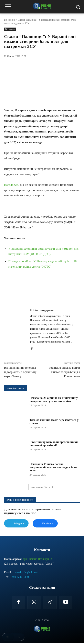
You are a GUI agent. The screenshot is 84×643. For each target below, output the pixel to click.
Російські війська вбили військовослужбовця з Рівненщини (64, 372)
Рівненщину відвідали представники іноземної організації (54, 444)
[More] (68, 282)
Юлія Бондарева (42, 310)
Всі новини (9, 19)
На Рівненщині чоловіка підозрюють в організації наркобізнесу (20, 372)
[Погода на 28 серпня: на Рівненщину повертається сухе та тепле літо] (15, 404)
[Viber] (58, 282)
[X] (30, 282)
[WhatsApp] (40, 282)
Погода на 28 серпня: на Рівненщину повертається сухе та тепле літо (54, 399)
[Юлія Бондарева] (18, 329)
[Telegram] (49, 282)
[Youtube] (65, 602)
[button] (13, 637)
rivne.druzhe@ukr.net (25, 572)
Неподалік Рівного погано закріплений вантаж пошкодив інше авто (53, 467)
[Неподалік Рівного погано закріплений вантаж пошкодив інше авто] (15, 470)
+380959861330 (19, 576)
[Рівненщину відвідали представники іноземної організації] (15, 448)
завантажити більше (41, 487)
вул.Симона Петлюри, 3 (37, 559)
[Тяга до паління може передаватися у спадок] (15, 426)
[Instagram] (34, 602)
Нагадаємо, (11, 184)
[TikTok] (50, 602)
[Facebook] (21, 282)
